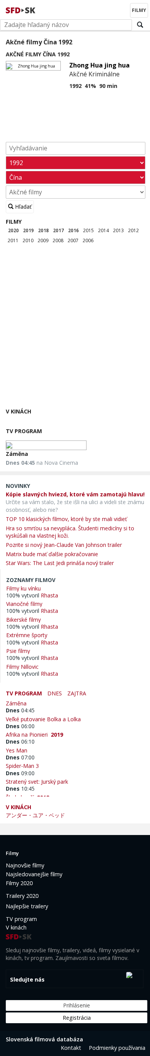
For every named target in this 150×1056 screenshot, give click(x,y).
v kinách (18, 807)
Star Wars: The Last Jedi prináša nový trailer (60, 563)
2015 (88, 230)
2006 (88, 240)
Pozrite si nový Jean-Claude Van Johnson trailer (64, 544)
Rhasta (49, 595)
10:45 (20, 788)
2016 (73, 230)
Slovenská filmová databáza (44, 1039)
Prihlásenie (76, 1005)
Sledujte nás (27, 979)
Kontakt (71, 1047)
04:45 (20, 710)
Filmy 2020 (19, 883)
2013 (118, 230)
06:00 (20, 726)
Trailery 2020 (22, 895)
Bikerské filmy (23, 619)
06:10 (20, 741)
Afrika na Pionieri (34, 734)
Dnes (54, 693)
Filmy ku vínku (23, 588)
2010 (28, 240)
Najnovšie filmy (25, 865)
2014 (103, 230)
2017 (58, 230)
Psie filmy (18, 650)
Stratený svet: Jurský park (38, 781)
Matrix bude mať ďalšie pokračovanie (52, 554)
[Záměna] (46, 445)
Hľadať (22, 206)
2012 (133, 230)
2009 (43, 240)
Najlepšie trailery (27, 906)
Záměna (17, 453)
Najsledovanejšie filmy (34, 874)
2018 (43, 230)
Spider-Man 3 (24, 765)
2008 (58, 240)
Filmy (14, 221)
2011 (13, 240)
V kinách (18, 411)
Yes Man (18, 750)
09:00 (20, 773)
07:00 (20, 757)
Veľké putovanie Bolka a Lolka (45, 718)
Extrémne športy (26, 634)
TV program (24, 431)
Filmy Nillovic (22, 666)
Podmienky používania (117, 1047)
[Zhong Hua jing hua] (33, 66)
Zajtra (76, 693)
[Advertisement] (75, 328)
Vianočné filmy (24, 603)
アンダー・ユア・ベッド (35, 814)
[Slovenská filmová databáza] (21, 9)
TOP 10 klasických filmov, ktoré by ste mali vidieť (66, 519)
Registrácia (77, 1017)
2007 (73, 240)
